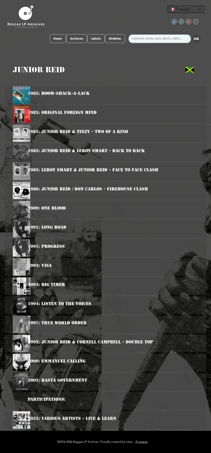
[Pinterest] (188, 21)
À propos (141, 442)
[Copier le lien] (195, 21)
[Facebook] (174, 21)
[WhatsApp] (181, 21)
